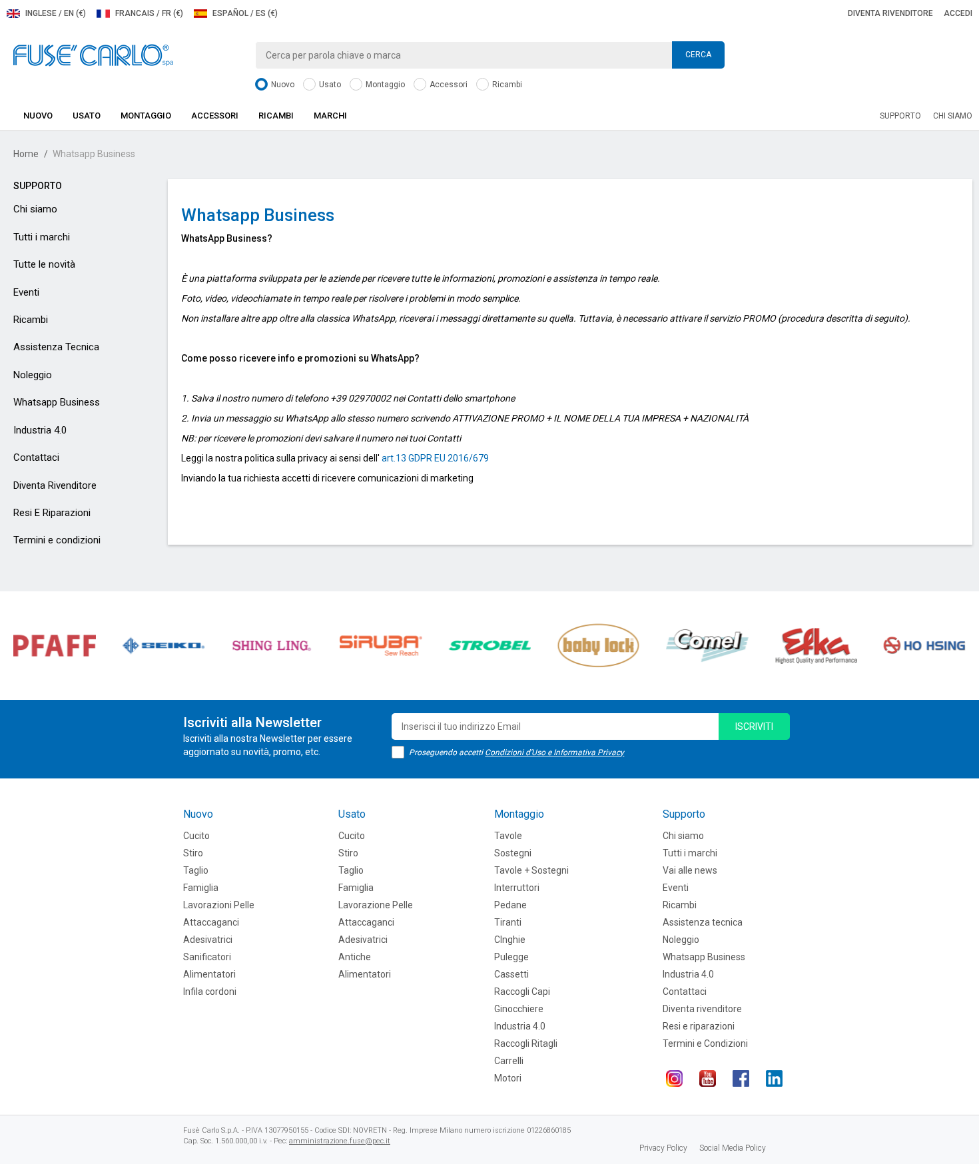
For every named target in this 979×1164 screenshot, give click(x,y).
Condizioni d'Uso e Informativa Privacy (554, 752)
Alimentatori (209, 974)
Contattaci (36, 457)
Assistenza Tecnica (56, 347)
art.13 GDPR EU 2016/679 (435, 458)
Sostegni (512, 853)
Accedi (958, 13)
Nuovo (281, 84)
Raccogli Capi (522, 991)
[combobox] (490, 55)
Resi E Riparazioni (52, 513)
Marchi (330, 116)
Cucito (196, 835)
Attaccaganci (211, 922)
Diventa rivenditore (890, 13)
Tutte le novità (44, 264)
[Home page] (93, 54)
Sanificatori (207, 957)
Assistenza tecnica (703, 922)
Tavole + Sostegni (531, 870)
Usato (329, 84)
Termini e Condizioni (705, 1043)
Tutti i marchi (41, 237)
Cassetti (511, 974)
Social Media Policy (732, 1148)
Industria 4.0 (40, 430)
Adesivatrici (207, 939)
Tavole (508, 835)
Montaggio (384, 84)
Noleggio (32, 375)
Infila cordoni (209, 991)
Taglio (195, 870)
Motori (507, 1078)
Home (26, 153)
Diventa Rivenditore (55, 485)
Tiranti (507, 922)
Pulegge (511, 957)
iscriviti (754, 726)
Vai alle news (690, 870)
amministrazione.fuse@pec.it (339, 1141)
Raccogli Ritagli (525, 1043)
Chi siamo (952, 116)
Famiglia (200, 887)
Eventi (26, 292)
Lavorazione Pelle (375, 905)
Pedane (510, 905)
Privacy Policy (663, 1148)
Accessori (448, 84)
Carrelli (508, 1060)
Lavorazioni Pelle (218, 905)
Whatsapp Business (56, 402)
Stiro (193, 853)
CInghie (509, 939)
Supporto (900, 116)
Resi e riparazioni (699, 1026)
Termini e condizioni (57, 540)
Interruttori (516, 887)
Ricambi (506, 84)
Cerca (698, 54)
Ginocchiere (518, 1009)
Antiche (354, 957)
